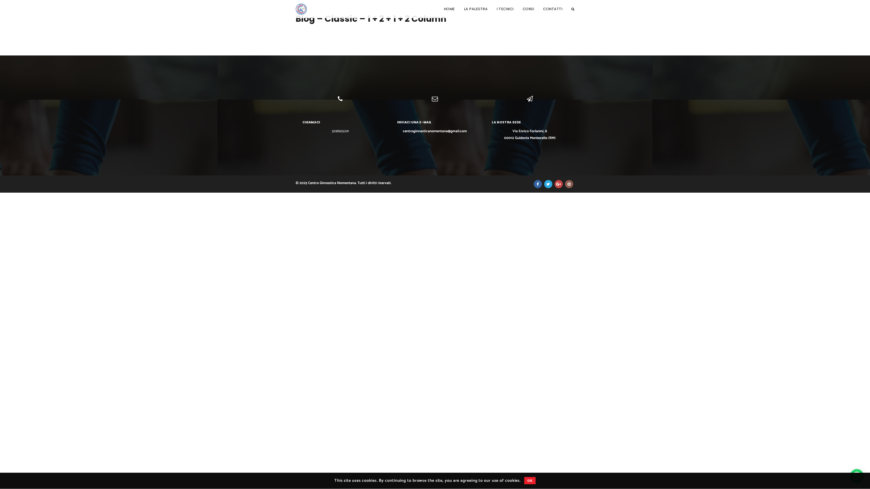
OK (529, 481)
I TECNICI (505, 9)
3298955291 (340, 131)
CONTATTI (552, 9)
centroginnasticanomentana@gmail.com (435, 131)
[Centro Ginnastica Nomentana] (301, 9)
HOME (449, 9)
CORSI (528, 9)
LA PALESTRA (476, 9)
